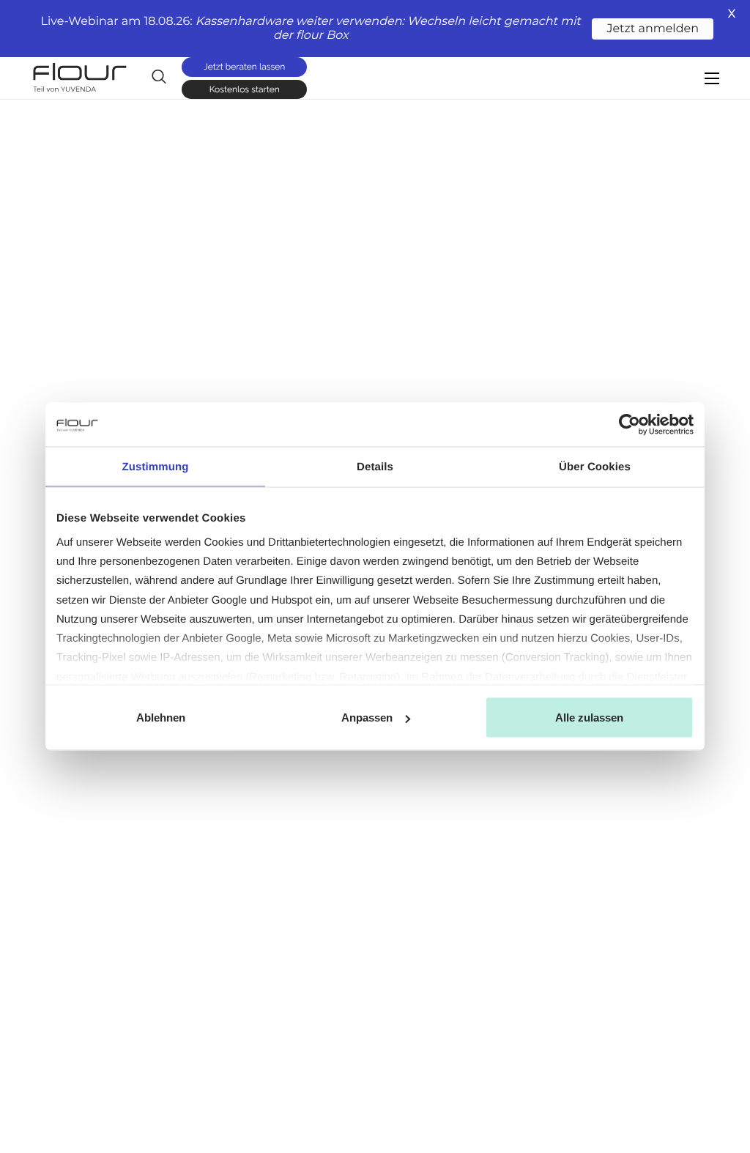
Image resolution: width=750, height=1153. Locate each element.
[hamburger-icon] (712, 78)
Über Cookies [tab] (595, 467)
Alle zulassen (589, 717)
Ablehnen (160, 717)
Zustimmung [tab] (155, 467)
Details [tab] (375, 467)
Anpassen (367, 717)
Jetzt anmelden (652, 29)
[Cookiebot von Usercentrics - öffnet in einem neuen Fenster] (629, 425)
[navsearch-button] (159, 77)
